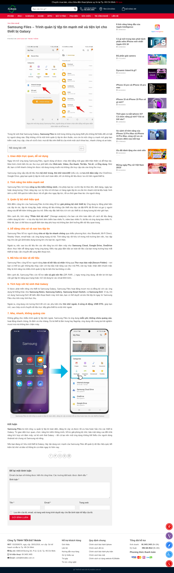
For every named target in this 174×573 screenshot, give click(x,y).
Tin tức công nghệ (69, 562)
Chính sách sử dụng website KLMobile (104, 558)
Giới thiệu (66, 544)
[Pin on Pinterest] (64, 456)
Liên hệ (115, 16)
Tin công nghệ (101, 16)
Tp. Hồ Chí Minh (48, 551)
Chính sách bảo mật (97, 555)
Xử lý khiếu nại (68, 555)
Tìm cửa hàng (109, 9)
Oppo (49, 16)
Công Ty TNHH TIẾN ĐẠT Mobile (24, 540)
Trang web (83, 503)
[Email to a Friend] (60, 456)
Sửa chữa (86, 16)
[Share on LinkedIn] (69, 456)
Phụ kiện (74, 16)
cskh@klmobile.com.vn (25, 558)
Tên (12, 503)
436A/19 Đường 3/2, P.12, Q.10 (28, 551)
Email (47, 503)
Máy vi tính (61, 16)
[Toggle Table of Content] (80, 148)
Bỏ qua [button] (119, 2)
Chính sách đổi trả (96, 548)
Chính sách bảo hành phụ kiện (101, 552)
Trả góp (65, 558)
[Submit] (75, 9)
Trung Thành (33, 38)
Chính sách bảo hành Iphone (100, 544)
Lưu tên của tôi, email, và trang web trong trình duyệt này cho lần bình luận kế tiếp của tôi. (53, 512)
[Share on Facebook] (51, 456)
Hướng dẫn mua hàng (70, 552)
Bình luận (14, 479)
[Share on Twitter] (55, 456)
